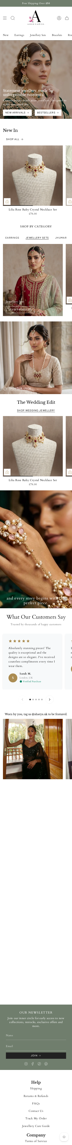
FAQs (36, 1104)
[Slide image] (36, 549)
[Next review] (50, 699)
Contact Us (36, 1111)
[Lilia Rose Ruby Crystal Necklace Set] (33, 175)
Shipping (36, 1088)
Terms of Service (36, 1141)
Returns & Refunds (36, 1096)
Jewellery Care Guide (36, 1126)
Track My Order (36, 1118)
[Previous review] (22, 699)
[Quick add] (7, 201)
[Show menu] (4, 18)
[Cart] (67, 18)
